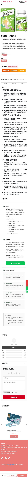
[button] (26, 424)
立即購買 (22, 475)
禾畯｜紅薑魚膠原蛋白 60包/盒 (14, 431)
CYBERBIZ (9, 466)
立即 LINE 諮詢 (16, 263)
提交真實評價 (14, 397)
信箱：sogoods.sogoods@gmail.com (9, 451)
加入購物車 (11, 475)
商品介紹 (5, 83)
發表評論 (14, 347)
